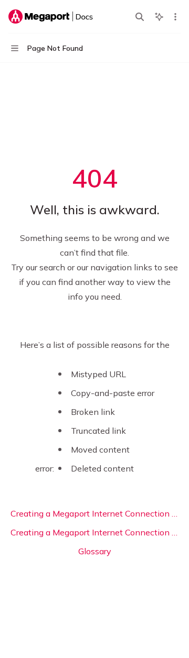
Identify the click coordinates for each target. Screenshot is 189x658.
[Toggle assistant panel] (159, 16)
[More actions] (175, 16)
